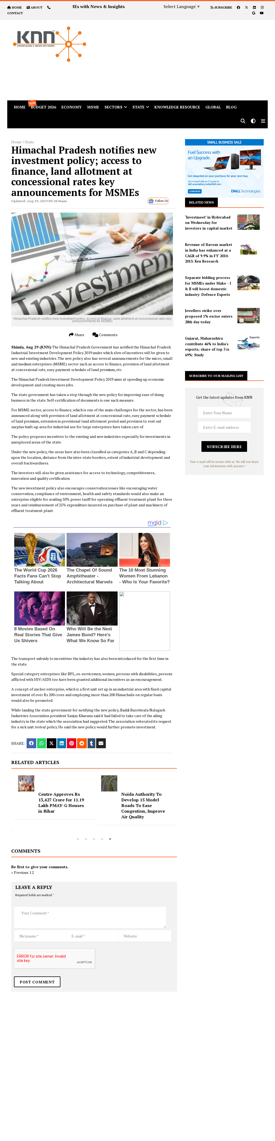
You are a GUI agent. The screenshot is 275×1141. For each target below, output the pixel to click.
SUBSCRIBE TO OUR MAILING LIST (216, 376)
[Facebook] (238, 7)
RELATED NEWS (201, 202)
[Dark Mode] (253, 121)
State (138, 107)
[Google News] (253, 13)
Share (79, 334)
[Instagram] (262, 7)
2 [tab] (86, 839)
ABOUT (36, 7)
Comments (108, 334)
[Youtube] (262, 13)
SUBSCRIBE (223, 7)
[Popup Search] (243, 121)
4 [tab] (102, 839)
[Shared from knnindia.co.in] (101, 743)
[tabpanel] (52, 797)
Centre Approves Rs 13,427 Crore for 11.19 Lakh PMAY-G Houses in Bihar (58, 802)
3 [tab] (94, 839)
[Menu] (263, 121)
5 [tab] (110, 839)
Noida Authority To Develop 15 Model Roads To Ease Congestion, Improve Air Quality (140, 805)
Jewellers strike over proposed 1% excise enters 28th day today (209, 316)
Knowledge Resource (177, 107)
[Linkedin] (254, 7)
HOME (17, 7)
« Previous (19, 872)
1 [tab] (78, 839)
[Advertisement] (186, 57)
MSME (93, 107)
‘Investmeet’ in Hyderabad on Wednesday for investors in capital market (208, 223)
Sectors (113, 107)
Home (16, 141)
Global (213, 107)
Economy (71, 107)
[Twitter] (246, 7)
